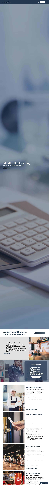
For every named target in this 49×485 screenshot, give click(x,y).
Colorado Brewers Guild (34, 465)
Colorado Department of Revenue (31, 439)
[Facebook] (38, 2)
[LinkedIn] (35, 2)
